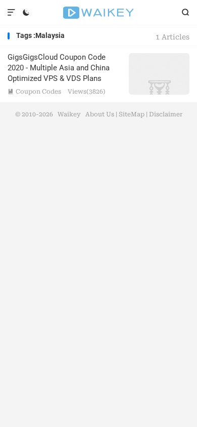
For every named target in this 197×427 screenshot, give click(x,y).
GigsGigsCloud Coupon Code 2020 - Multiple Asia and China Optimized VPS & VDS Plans (59, 68)
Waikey (98, 13)
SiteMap (131, 114)
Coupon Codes (34, 91)
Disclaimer (165, 114)
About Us (99, 114)
